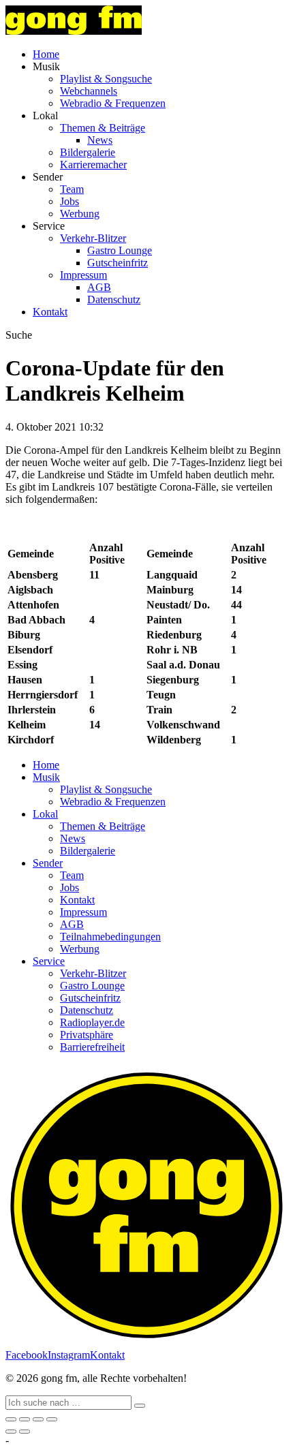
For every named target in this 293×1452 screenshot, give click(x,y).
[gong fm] (73, 31)
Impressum (83, 275)
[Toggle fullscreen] (38, 1419)
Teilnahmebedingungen (110, 936)
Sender (48, 863)
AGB (99, 287)
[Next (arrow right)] (24, 1432)
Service (49, 961)
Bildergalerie (87, 152)
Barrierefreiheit (92, 1047)
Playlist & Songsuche (106, 78)
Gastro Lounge (119, 250)
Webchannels (88, 91)
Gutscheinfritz (117, 262)
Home (46, 54)
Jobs (69, 201)
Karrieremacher (93, 164)
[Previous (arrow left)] (10, 1432)
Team (72, 189)
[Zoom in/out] (51, 1419)
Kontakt (50, 312)
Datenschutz (113, 299)
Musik (46, 777)
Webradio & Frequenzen (113, 103)
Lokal (45, 814)
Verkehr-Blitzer (93, 238)
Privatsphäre (86, 1034)
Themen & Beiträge (102, 128)
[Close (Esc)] (10, 1419)
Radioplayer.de (92, 1022)
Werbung (79, 213)
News (99, 140)
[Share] (24, 1419)
